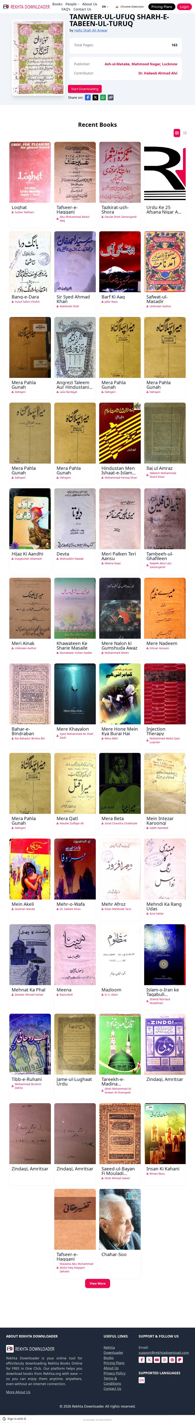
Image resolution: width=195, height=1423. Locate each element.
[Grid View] (177, 133)
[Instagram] (164, 1359)
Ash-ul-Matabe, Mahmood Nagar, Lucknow (141, 64)
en (141, 1380)
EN (104, 6)
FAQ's (66, 9)
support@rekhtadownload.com (164, 1352)
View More (97, 1283)
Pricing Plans (114, 1363)
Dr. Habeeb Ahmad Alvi (157, 73)
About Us (89, 4)
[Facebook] (142, 1359)
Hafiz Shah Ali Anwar (91, 30)
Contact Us (82, 9)
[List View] (185, 133)
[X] (149, 1359)
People (71, 4)
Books (57, 4)
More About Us (18, 1392)
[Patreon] (179, 1359)
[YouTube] (157, 1359)
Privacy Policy (114, 1373)
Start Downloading (84, 89)
